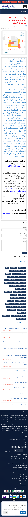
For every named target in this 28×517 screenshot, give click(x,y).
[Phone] (18, 450)
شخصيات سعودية (21, 309)
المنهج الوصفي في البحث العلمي (20, 393)
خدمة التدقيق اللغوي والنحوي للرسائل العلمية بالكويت (15, 328)
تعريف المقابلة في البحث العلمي (20, 387)
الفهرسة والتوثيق (21, 279)
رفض (5, 512)
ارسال (24, 253)
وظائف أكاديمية (10, 306)
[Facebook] (25, 447)
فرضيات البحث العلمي (22, 377)
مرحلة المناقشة (22, 267)
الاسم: (25, 227)
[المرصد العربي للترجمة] (16, 491)
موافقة (23, 512)
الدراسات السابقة (21, 276)
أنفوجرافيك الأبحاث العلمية (19, 282)
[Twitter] (22, 447)
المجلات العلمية (8, 291)
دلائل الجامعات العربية (20, 288)
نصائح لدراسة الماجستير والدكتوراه (18, 297)
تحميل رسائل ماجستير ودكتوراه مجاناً (17, 285)
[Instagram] (15, 447)
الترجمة (7, 267)
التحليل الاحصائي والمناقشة (19, 291)
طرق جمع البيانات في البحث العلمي (19, 404)
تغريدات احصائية (11, 309)
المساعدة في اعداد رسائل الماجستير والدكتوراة (15, 303)
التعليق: (24, 239)
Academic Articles (21, 312)
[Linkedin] (19, 447)
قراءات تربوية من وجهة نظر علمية (18, 315)
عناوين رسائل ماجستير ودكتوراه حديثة (17, 270)
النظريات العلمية (8, 282)
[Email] (15, 450)
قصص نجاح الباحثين (21, 318)
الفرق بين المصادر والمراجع (21, 382)
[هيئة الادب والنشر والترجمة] (7, 491)
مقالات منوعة (10, 300)
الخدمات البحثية (6, 315)
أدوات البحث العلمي (12, 276)
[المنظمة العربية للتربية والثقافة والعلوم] (13, 491)
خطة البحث (8, 273)
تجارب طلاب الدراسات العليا (10, 279)
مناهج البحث (13, 294)
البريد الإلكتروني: (22, 233)
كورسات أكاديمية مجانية (20, 300)
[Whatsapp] (21, 450)
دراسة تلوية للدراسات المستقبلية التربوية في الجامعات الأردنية (17, 20)
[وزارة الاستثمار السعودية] (22, 491)
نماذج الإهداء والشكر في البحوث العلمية (18, 398)
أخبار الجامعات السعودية (20, 306)
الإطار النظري (13, 267)
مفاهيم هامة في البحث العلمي (19, 273)
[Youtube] (12, 447)
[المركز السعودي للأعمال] (19, 491)
